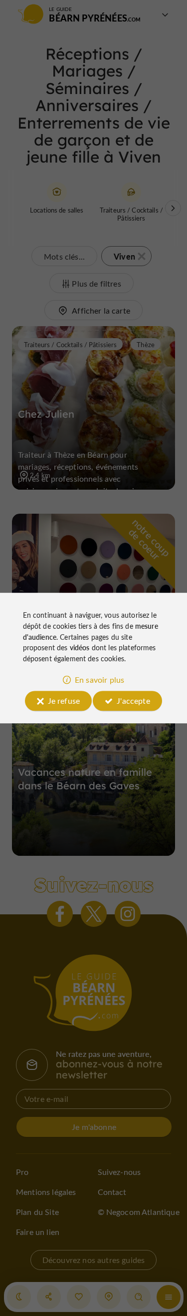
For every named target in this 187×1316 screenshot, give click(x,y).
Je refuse (64, 700)
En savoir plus (99, 679)
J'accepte (133, 700)
